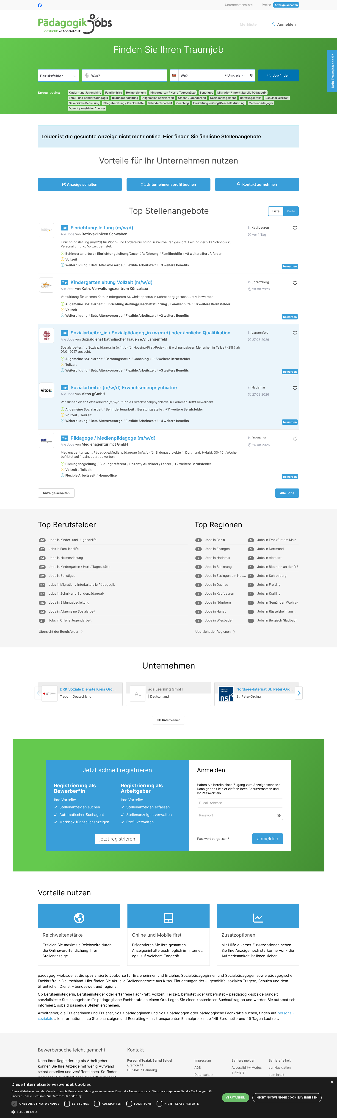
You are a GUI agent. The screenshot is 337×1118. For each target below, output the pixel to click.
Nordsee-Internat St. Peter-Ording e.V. (270, 689)
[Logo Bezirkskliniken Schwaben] (46, 230)
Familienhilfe (113, 92)
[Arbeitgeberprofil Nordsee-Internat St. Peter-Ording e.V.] (226, 694)
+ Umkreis (232, 75)
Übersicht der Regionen (213, 631)
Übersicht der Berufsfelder (58, 631)
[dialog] (168, 1097)
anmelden (267, 838)
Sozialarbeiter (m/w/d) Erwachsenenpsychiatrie (124, 387)
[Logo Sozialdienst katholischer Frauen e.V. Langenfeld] (46, 335)
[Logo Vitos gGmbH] (46, 390)
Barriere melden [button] (243, 1060)
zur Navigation (280, 1067)
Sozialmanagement (223, 98)
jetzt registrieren (117, 839)
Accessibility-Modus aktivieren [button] (247, 1069)
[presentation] (299, 692)
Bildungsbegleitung (125, 98)
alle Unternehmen (168, 720)
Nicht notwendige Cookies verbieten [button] (287, 1097)
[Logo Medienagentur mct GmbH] (46, 440)
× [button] (332, 1082)
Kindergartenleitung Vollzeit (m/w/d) (112, 282)
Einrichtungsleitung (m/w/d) (102, 227)
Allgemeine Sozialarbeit (158, 98)
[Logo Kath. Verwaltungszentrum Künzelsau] (46, 284)
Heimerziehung (136, 92)
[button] (251, 75)
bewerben (290, 266)
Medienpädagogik (261, 103)
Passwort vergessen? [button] (213, 839)
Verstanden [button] (235, 1097)
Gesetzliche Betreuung (84, 103)
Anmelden (286, 24)
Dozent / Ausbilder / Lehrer (87, 108)
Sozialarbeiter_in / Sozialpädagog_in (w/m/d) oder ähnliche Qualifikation (150, 333)
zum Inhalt (276, 1074)
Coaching (182, 103)
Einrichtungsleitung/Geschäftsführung (219, 103)
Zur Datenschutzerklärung (64, 1096)
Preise (266, 4)
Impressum (202, 1060)
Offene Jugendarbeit (192, 98)
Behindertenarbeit (160, 103)
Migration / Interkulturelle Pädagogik (241, 92)
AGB (197, 1067)
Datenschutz (203, 1074)
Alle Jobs (67, 234)
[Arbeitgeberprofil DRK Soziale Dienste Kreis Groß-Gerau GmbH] (49, 694)
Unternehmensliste (239, 4)
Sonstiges (206, 92)
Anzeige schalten (286, 5)
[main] (168, 535)
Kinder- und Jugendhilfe (85, 92)
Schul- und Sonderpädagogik (88, 98)
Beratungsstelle (250, 98)
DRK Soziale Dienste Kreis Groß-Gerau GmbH (99, 689)
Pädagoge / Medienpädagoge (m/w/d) (113, 438)
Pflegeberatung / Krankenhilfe (123, 103)
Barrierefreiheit (280, 1060)
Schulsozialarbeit (277, 98)
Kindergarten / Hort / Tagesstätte (173, 92)
